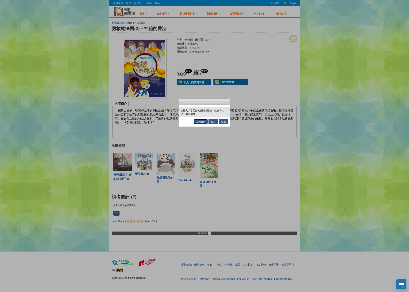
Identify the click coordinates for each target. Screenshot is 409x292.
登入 (213, 121)
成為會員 (200, 121)
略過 (223, 121)
